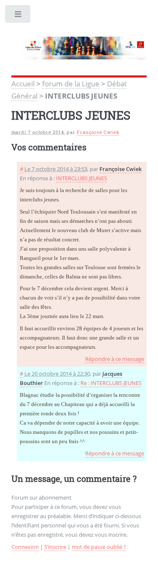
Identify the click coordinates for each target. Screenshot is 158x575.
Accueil (23, 83)
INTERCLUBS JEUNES (81, 178)
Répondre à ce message (114, 359)
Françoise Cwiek (98, 132)
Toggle (18, 16)
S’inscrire (55, 547)
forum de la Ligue (70, 83)
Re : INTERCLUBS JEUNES (111, 383)
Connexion (25, 547)
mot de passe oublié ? (99, 547)
